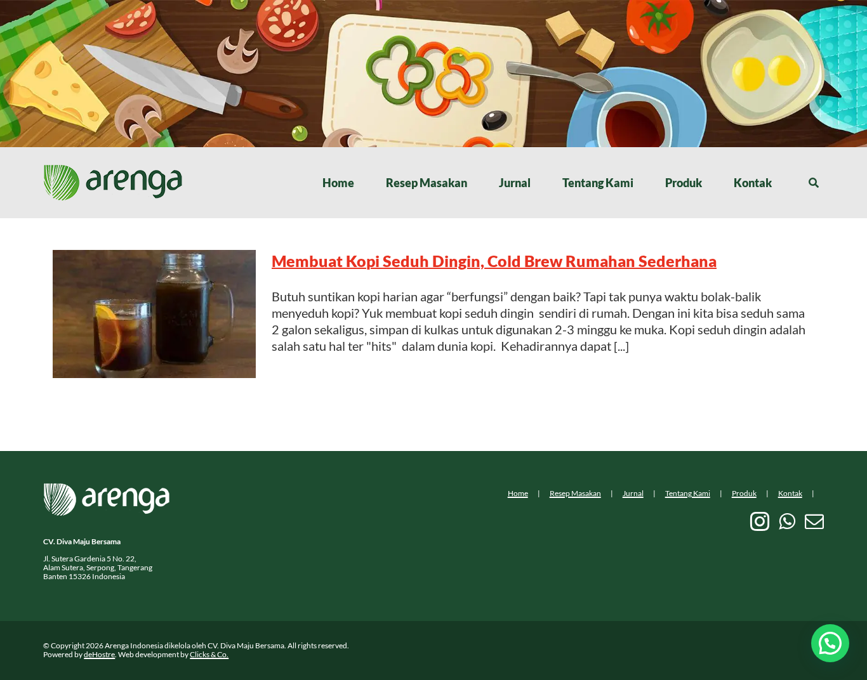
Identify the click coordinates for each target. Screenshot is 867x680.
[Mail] (814, 521)
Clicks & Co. (209, 654)
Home (518, 493)
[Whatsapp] (787, 521)
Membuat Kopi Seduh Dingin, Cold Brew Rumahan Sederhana (494, 260)
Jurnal (633, 493)
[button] (830, 643)
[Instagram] (759, 521)
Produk (744, 493)
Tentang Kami (687, 493)
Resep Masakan (575, 493)
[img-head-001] (113, 170)
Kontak (790, 493)
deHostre (99, 654)
